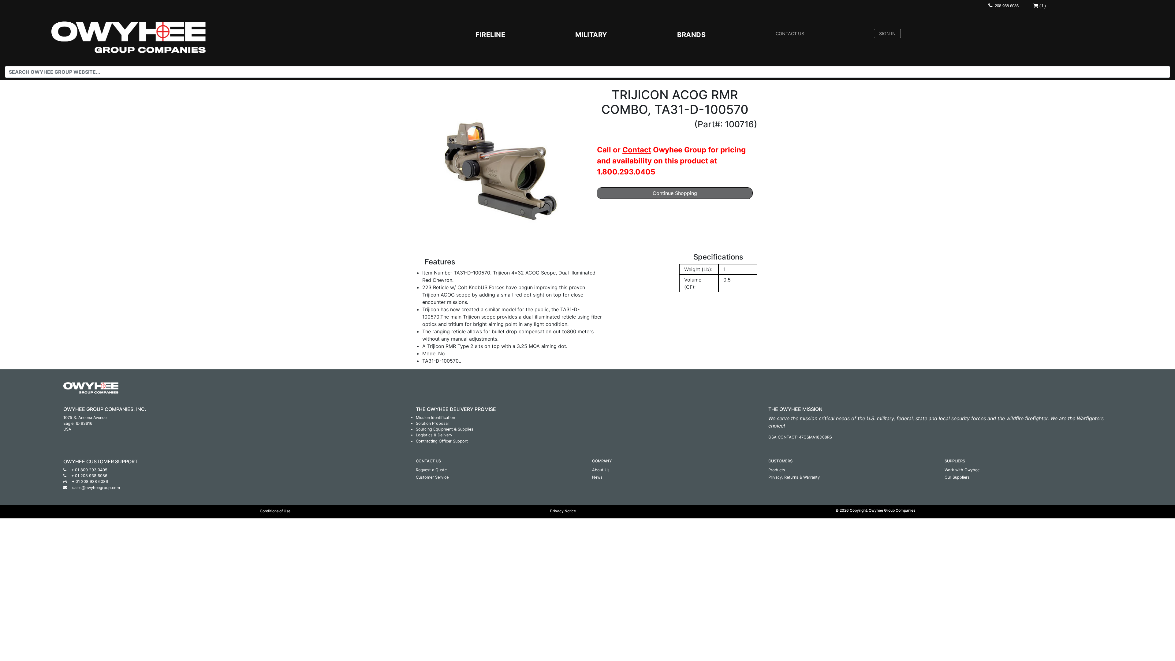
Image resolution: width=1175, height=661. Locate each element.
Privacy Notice (563, 511)
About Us (601, 470)
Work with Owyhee (962, 470)
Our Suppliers (957, 477)
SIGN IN (887, 33)
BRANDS (691, 35)
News (597, 477)
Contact (636, 149)
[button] (430, 170)
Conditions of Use (275, 511)
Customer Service (432, 477)
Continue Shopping (675, 193)
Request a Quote (431, 470)
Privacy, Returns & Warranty (794, 477)
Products (776, 470)
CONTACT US (790, 33)
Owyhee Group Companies (892, 510)
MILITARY (591, 35)
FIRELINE (490, 35)
